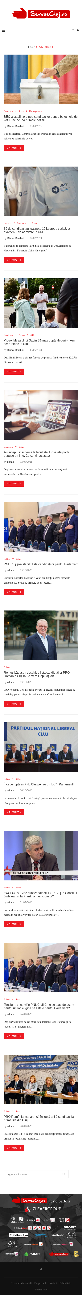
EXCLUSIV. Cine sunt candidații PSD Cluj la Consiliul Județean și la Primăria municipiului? (40, 894)
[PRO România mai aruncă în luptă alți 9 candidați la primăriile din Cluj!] (41, 1079)
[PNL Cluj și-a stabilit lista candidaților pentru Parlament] (41, 527)
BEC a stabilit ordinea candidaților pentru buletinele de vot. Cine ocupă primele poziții (41, 118)
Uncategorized (35, 111)
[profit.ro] (70, 1228)
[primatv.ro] (14, 1220)
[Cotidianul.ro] (18, 1235)
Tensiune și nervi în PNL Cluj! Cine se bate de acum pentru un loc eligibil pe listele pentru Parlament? (39, 1006)
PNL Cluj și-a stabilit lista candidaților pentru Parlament (41, 564)
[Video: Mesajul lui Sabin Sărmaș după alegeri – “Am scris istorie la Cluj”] (41, 303)
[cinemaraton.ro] (71, 1235)
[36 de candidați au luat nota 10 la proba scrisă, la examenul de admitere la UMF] (41, 191)
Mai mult (13, 148)
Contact (53, 1283)
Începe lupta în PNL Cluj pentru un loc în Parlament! (39, 784)
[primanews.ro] (49, 1220)
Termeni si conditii (21, 1283)
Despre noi (40, 1283)
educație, (8, 223)
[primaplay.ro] (64, 1220)
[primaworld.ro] (12, 1254)
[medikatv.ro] (58, 1235)
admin (10, 461)
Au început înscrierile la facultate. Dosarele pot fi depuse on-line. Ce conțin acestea (36, 454)
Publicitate (65, 1283)
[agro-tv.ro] (32, 1254)
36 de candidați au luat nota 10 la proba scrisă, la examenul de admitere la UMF (37, 230)
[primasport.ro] (32, 1228)
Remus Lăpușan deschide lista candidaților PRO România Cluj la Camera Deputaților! (37, 674)
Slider (21, 111)
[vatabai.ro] (76, 1253)
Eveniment (8, 111)
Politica (22, 335)
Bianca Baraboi (15, 126)
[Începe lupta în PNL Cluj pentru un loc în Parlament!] (41, 747)
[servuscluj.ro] (58, 1254)
